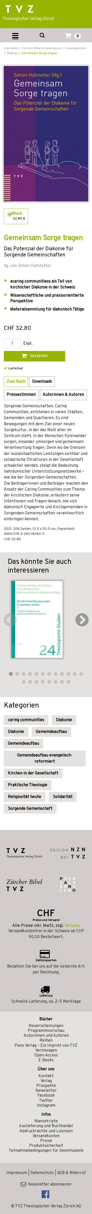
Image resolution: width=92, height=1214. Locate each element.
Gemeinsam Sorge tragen (39, 53)
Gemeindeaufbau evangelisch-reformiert (44, 758)
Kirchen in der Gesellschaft (33, 773)
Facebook (46, 1095)
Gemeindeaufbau (51, 731)
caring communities (26, 720)
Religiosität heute (24, 797)
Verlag (46, 1081)
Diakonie (64, 720)
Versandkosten (46, 1136)
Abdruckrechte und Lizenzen (46, 1131)
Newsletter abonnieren (48, 1184)
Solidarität (63, 797)
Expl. (27, 343)
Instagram (46, 1105)
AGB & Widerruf (71, 1173)
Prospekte (46, 1085)
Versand (72, 925)
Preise (46, 1141)
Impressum (16, 1173)
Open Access (46, 1055)
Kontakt (46, 1076)
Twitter (46, 1100)
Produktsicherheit (46, 1145)
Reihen (46, 1040)
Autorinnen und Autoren (46, 1035)
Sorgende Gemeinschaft (30, 808)
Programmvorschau (46, 1030)
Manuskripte (46, 1121)
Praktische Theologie (27, 785)
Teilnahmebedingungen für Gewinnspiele (46, 1150)
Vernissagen (46, 1050)
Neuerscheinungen (46, 1026)
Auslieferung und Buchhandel (46, 1126)
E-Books (46, 1060)
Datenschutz (42, 1173)
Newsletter (46, 1090)
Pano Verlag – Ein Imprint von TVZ (46, 1045)
